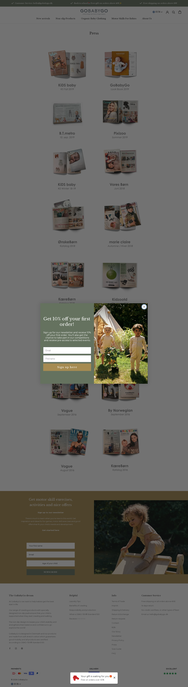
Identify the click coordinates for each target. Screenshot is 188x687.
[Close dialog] (144, 306)
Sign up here (67, 367)
